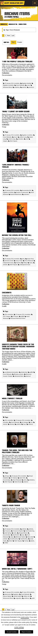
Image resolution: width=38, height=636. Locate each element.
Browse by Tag (13, 24)
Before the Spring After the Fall (17, 235)
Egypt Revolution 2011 (14, 3)
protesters (20, 139)
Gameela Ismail (9, 260)
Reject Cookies (26, 632)
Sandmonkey (24, 539)
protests (24, 87)
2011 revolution (9, 314)
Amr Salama (13, 478)
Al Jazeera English (18, 531)
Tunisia (26, 541)
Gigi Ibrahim (16, 535)
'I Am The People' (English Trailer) (17, 61)
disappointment (23, 533)
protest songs (12, 139)
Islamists (18, 262)
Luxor (28, 85)
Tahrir (10, 541)
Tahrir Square (13, 141)
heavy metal (19, 260)
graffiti (22, 316)
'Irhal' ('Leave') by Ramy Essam (15, 111)
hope (23, 535)
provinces (31, 87)
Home (2, 3)
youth (33, 598)
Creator (19, 42)
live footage (25, 422)
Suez (24, 424)
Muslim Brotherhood (15, 194)
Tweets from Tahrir (11, 505)
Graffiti (4, 306)
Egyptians (16, 594)
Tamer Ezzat (17, 482)
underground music (25, 264)
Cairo (14, 533)
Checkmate (6, 292)
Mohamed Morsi (18, 376)
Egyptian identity (26, 83)
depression (8, 594)
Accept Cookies (12, 632)
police (25, 480)
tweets (32, 541)
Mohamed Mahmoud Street (17, 318)
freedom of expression (22, 192)
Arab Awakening (29, 531)
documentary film (26, 190)
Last (12, 35)
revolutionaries (14, 539)
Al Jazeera (7, 531)
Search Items (22, 24)
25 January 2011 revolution (12, 83)
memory (12, 424)
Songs (4, 127)
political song (23, 137)
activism (24, 529)
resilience (26, 598)
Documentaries (7, 75)
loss (31, 422)
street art (28, 376)
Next (8, 35)
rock (27, 139)
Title (13, 42)
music (15, 137)
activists (31, 529)
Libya (11, 537)
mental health (17, 596)
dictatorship (24, 372)
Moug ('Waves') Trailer (12, 398)
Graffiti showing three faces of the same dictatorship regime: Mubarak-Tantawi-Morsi (18, 347)
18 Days (7, 476)
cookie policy (25, 617)
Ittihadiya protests (18, 374)
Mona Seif (30, 537)
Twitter (6, 543)
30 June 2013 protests (28, 592)
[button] (13, 42)
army (23, 258)
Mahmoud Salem (20, 537)
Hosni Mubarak (20, 85)
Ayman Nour (30, 258)
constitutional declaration (11, 372)
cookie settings (19, 627)
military (25, 262)
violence (30, 424)
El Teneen (15, 316)
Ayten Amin (22, 478)
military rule (26, 596)
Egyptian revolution (27, 135)
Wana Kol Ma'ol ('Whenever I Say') (17, 569)
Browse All (4, 24)
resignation (18, 598)
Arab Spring (7, 533)
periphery (17, 87)
